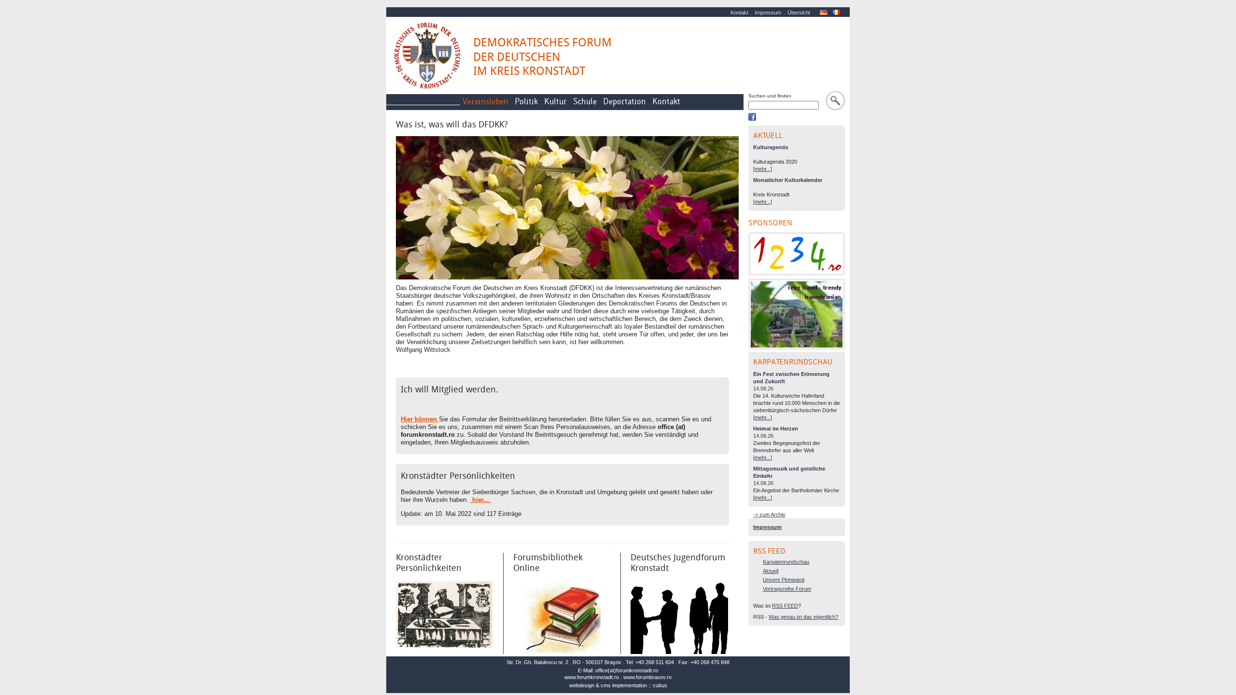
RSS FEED (785, 606)
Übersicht (798, 12)
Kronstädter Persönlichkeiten (458, 476)
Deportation (624, 102)
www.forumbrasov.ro (647, 677)
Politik (526, 102)
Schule (585, 102)
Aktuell (770, 571)
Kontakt (739, 12)
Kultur (555, 102)
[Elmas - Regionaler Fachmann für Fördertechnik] (796, 254)
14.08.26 (763, 388)
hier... (480, 499)
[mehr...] (762, 169)
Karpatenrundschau (786, 562)
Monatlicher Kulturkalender (787, 180)
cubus (660, 685)
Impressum (768, 12)
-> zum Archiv (769, 514)
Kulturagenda (770, 147)
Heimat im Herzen (775, 428)
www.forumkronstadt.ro (591, 677)
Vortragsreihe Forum (787, 589)
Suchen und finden (769, 95)
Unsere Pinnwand (783, 580)
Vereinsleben (485, 102)
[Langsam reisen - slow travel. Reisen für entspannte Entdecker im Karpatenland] (796, 314)
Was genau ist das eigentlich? (803, 617)
